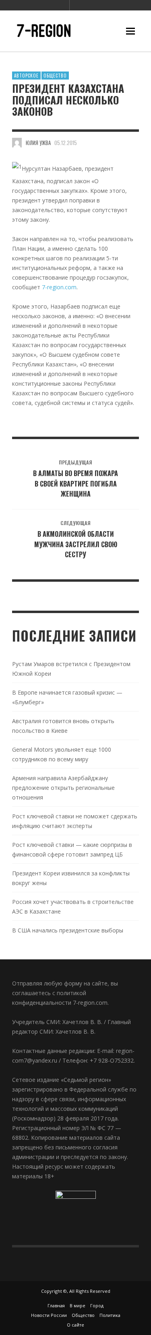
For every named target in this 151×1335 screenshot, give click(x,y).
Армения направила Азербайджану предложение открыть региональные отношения (63, 787)
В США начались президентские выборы (67, 930)
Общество (55, 75)
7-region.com (59, 287)
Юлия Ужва (38, 143)
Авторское (26, 75)
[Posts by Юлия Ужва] (17, 142)
